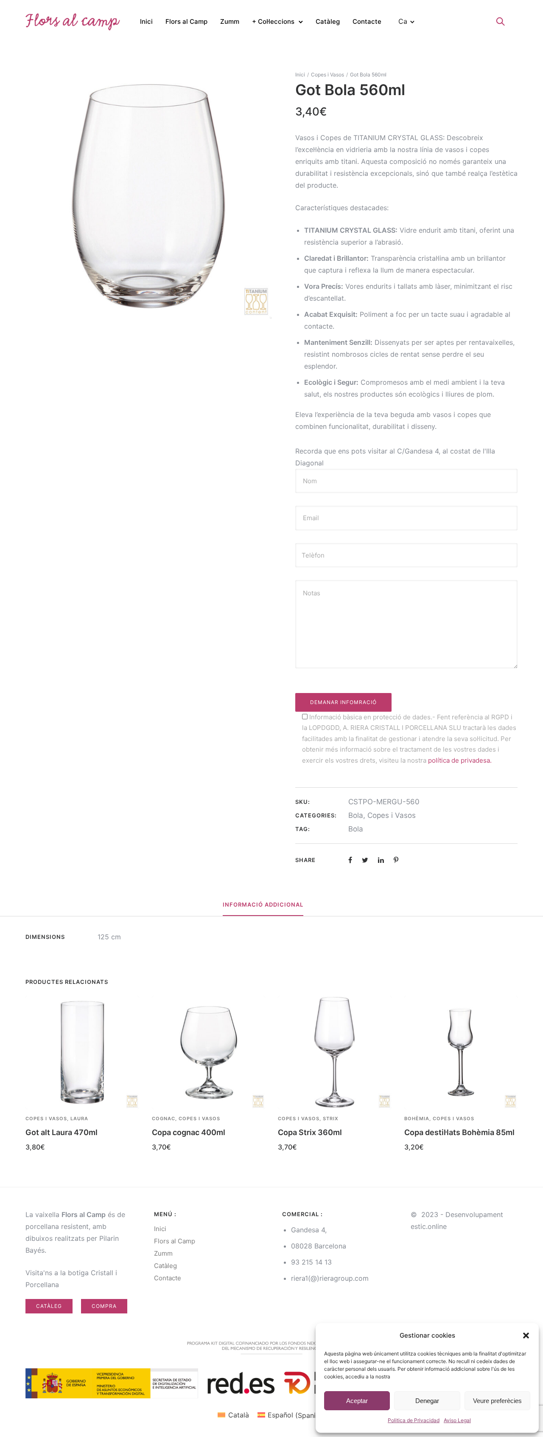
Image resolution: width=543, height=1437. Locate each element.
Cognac (163, 1118)
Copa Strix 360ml (310, 1132)
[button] (526, 1335)
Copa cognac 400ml (188, 1132)
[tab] (263, 905)
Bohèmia (416, 1118)
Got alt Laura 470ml (61, 1132)
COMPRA (104, 1306)
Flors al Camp (186, 21)
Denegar (427, 1400)
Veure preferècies (497, 1400)
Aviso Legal (457, 1420)
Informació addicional (263, 904)
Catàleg (328, 21)
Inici (146, 21)
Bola (355, 815)
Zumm (229, 21)
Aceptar (357, 1400)
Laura (79, 1118)
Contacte (367, 21)
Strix (331, 1118)
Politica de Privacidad (413, 1420)
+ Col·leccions (273, 21)
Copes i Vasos (327, 74)
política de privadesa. (460, 760)
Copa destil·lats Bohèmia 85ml (459, 1132)
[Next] (518, 1076)
